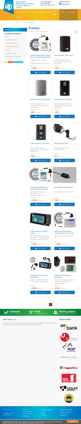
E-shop (54, 12)
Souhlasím (73, 421)
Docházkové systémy (12, 40)
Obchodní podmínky (47, 409)
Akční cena (10, 62)
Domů (19, 22)
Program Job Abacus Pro (13, 46)
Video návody (25, 12)
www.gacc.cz (25, 416)
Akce (7, 36)
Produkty (25, 22)
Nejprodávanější (19, 62)
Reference (34, 12)
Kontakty (44, 415)
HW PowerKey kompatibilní (13, 57)
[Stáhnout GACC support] (64, 4)
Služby (7, 50)
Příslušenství (63, 415)
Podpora (41, 12)
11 (57, 304)
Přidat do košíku (65, 72)
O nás (18, 12)
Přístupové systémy (11, 43)
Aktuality (48, 12)
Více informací (49, 423)
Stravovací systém (11, 53)
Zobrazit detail (42, 72)
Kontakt (19, 17)
